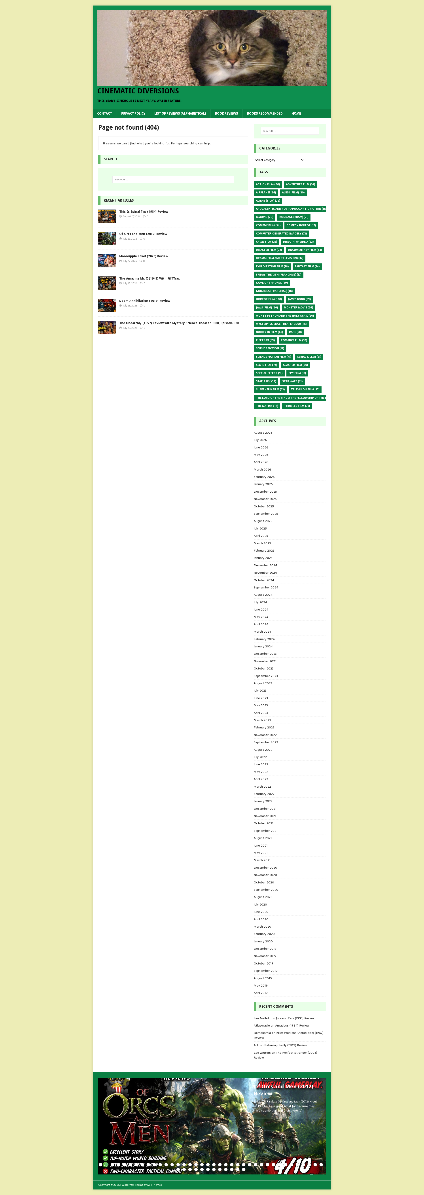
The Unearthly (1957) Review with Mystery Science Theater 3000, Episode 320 (179, 323)
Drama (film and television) (279, 258)
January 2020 (263, 941)
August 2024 (263, 594)
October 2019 (263, 963)
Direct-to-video (298, 242)
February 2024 (264, 639)
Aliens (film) (268, 201)
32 (285, 1165)
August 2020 (263, 896)
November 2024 (265, 572)
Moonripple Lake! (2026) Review (143, 256)
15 (184, 1165)
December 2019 (265, 948)
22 (226, 1165)
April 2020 (261, 919)
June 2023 (261, 698)
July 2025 (260, 528)
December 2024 (265, 565)
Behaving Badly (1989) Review (285, 1045)
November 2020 (265, 874)
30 (273, 1165)
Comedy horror (301, 225)
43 (202, 1169)
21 (220, 1165)
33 (291, 1165)
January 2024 (263, 646)
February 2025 (264, 550)
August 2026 (263, 432)
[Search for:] (173, 179)
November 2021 (265, 815)
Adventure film (300, 184)
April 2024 (261, 624)
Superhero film (270, 389)
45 (214, 1169)
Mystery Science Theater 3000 (281, 324)
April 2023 (261, 712)
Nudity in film (269, 332)
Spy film (297, 373)
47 (226, 1169)
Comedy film (268, 225)
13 (172, 1165)
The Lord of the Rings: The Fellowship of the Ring (296, 398)
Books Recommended (265, 113)
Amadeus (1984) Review (292, 1025)
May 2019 (261, 985)
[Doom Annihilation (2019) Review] (107, 309)
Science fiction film (273, 357)
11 (160, 1165)
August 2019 (263, 978)
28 (261, 1165)
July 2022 (260, 756)
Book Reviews (226, 113)
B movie (264, 217)
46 (220, 1169)
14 (178, 1165)
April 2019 (261, 992)
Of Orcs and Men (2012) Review (143, 234)
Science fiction (270, 348)
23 (232, 1165)
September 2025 (266, 513)
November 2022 (265, 734)
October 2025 (264, 506)
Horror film (269, 299)
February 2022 (264, 793)
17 (196, 1165)
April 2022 (261, 779)
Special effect (269, 373)
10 (154, 1165)
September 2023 (266, 675)
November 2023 (265, 661)
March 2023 (262, 720)
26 (250, 1165)
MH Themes (154, 1185)
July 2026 (260, 439)
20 (214, 1165)
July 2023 (260, 690)
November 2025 (265, 498)
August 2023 (263, 683)
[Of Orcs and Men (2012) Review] (107, 242)
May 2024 (261, 617)
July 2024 (260, 602)
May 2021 (260, 852)
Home (296, 113)
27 (255, 1165)
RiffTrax (265, 340)
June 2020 (261, 911)
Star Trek (266, 381)
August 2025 (263, 520)
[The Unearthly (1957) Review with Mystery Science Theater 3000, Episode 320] (107, 331)
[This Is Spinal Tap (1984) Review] (107, 220)
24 (238, 1165)
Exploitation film (272, 266)
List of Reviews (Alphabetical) (180, 113)
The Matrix (267, 406)
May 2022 (261, 771)
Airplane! (266, 192)
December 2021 (265, 808)
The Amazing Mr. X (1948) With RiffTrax (149, 278)
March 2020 (262, 926)
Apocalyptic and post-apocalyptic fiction (291, 209)
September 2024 (266, 587)
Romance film (294, 340)
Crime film (266, 242)
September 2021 (265, 830)
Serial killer (309, 357)
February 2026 (264, 476)
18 (202, 1165)
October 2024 (264, 580)
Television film (305, 389)
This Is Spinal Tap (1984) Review (143, 211)
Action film (268, 184)
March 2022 (262, 786)
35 (303, 1165)
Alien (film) (293, 192)
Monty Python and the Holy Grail (285, 316)
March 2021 (262, 860)
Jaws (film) (267, 307)
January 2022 (263, 801)
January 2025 (263, 557)
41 (190, 1169)
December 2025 (265, 491)
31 (279, 1165)
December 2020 (265, 867)
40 (184, 1169)
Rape (295, 332)
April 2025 (261, 535)
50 (244, 1169)
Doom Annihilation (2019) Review (144, 301)
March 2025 (262, 543)
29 (267, 1165)
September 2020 (266, 889)
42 (196, 1169)
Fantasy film (307, 266)
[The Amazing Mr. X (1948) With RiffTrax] (107, 287)
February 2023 (264, 727)
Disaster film (269, 250)
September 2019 (266, 970)
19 (208, 1165)
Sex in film (266, 365)
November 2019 (265, 955)
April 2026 (261, 461)
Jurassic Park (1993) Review (295, 1018)
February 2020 (264, 933)
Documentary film (305, 250)
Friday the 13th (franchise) (278, 274)
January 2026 (263, 484)
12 (166, 1165)
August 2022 (263, 749)
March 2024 (262, 631)
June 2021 (260, 845)
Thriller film (297, 406)
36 (309, 1165)
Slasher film (295, 365)
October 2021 (263, 823)
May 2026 (261, 454)
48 (232, 1169)
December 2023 (265, 653)
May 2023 (261, 705)
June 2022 (261, 764)
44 (208, 1169)
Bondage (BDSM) (293, 217)
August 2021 (263, 838)
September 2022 (266, 742)
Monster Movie (298, 307)
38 (321, 1165)
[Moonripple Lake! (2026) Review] (107, 265)
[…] (300, 1110)
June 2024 (261, 609)
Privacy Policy (133, 113)
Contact (104, 113)
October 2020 (264, 882)
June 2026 (261, 447)
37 (315, 1165)
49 (238, 1169)
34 (297, 1165)
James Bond (299, 299)
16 (190, 1165)
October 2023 (264, 668)
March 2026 (262, 469)
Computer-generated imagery (281, 233)
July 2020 (260, 904)
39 (178, 1169)
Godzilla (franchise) (274, 291)
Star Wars (292, 381)
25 (244, 1165)
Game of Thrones (272, 283)
